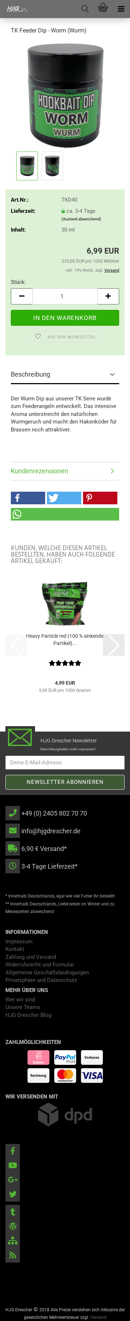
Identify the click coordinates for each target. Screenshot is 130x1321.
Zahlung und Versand (30, 957)
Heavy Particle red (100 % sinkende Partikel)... (65, 639)
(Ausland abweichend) (81, 219)
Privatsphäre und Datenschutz (41, 980)
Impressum (18, 941)
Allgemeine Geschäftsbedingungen (47, 972)
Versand (98, 1317)
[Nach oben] (110, 1310)
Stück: (18, 282)
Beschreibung (30, 374)
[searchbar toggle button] (85, 9)
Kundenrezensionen (39, 471)
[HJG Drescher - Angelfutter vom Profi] (14, 9)
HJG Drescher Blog (28, 1015)
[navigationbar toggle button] (121, 9)
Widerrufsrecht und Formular (39, 964)
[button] (21, 296)
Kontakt (14, 949)
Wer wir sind (20, 999)
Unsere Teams (22, 1007)
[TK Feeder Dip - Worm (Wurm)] (65, 95)
